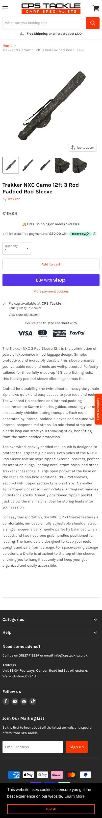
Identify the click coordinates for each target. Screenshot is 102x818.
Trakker (13, 199)
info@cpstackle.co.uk (71, 655)
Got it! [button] (51, 809)
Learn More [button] (75, 796)
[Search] (93, 23)
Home (7, 46)
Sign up (77, 746)
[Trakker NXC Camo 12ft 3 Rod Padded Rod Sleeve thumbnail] (11, 165)
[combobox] (44, 23)
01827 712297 (29, 655)
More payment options (51, 291)
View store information (24, 315)
